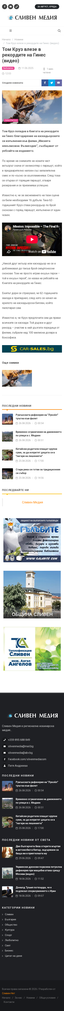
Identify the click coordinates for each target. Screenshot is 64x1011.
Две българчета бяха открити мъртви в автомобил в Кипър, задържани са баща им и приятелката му (38, 850)
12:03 (8, 73)
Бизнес (9, 950)
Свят (8, 945)
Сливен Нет (8, 993)
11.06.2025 (27, 68)
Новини (30, 997)
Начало (6, 997)
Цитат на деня (13, 955)
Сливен (9, 914)
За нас (18, 997)
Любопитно (8, 68)
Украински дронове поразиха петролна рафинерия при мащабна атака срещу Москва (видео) (39, 870)
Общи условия (47, 997)
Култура (9, 929)
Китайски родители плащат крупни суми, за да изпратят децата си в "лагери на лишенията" (36, 452)
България (10, 919)
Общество (11, 924)
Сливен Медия (32, 502)
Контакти (9, 1002)
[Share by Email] (58, 82)
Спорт (8, 935)
